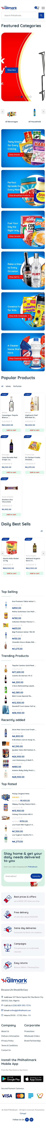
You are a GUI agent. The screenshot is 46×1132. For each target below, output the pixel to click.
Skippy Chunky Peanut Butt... (24, 804)
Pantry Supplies (14, 556)
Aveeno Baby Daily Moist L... (24, 770)
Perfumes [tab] (17, 386)
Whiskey (28, 412)
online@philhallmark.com (20, 1010)
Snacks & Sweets (7, 497)
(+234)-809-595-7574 (21, 1005)
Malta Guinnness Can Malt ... (24, 612)
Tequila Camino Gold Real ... (24, 665)
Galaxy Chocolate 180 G (22, 814)
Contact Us (6, 1050)
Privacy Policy (7, 1041)
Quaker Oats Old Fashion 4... (24, 750)
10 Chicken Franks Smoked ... (32, 458)
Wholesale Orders (32, 1036)
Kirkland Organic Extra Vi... (16, 559)
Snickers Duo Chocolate (7, 501)
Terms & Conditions (9, 1045)
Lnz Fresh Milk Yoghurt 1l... (23, 825)
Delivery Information (10, 1036)
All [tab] (2, 386)
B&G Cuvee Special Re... (22, 696)
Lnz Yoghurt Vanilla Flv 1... (23, 835)
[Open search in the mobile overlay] (23, 15)
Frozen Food (29, 455)
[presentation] (2, 111)
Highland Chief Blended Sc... (31, 416)
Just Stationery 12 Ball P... (23, 760)
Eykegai (23, 1113)
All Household (17, 122)
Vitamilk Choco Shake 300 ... (24, 642)
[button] (16, 97)
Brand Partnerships (32, 1041)
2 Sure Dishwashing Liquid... (23, 686)
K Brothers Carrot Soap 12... (24, 740)
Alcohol (4, 412)
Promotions (29, 1031)
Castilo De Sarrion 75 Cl (22, 676)
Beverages (5, 455)
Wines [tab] (8, 386)
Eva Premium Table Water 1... (24, 601)
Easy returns (21, 963)
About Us (5, 1031)
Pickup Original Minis (20, 794)
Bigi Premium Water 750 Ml (23, 632)
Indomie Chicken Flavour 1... (23, 622)
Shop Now (12, 70)
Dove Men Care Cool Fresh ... (24, 730)
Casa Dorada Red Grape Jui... (9, 458)
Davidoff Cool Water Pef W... (24, 706)
